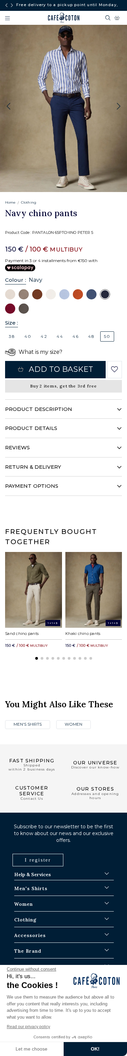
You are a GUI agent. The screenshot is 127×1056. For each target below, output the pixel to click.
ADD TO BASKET (61, 369)
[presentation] (6, 5)
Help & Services (32, 874)
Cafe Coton (63, 18)
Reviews (17, 447)
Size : (11, 322)
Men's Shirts (28, 724)
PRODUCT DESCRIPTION (38, 409)
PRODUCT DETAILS (31, 428)
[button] (118, 106)
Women (73, 724)
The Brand (27, 951)
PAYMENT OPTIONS (31, 486)
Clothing (28, 202)
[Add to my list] (114, 369)
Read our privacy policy (28, 1026)
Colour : (15, 280)
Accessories (30, 935)
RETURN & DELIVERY (33, 467)
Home (10, 202)
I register (38, 860)
